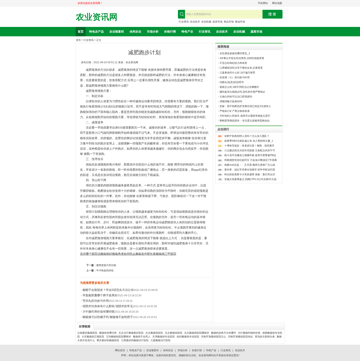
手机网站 (263, 3)
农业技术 (195, 21)
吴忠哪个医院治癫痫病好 (96, 253)
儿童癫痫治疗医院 (160, 340)
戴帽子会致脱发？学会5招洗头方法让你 (108, 290)
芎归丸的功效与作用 (95, 300)
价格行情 (170, 31)
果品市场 (229, 21)
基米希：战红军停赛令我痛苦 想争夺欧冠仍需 (249, 169)
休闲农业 (135, 31)
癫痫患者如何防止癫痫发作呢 (131, 253)
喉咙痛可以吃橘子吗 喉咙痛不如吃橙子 (107, 317)
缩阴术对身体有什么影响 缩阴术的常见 (107, 306)
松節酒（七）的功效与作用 (235, 77)
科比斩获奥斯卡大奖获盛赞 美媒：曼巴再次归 (249, 174)
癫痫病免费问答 (108, 332)
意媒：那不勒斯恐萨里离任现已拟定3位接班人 (245, 106)
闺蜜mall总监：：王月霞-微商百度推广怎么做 (249, 164)
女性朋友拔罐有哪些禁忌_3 (235, 53)
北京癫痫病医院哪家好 (196, 332)
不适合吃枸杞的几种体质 (233, 63)
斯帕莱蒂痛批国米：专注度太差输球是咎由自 (245, 120)
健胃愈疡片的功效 (106, 265)
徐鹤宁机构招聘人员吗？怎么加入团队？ (246, 136)
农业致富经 (116, 31)
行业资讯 (184, 21)
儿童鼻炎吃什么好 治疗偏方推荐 (237, 72)
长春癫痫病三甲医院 (163, 253)
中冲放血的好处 (105, 270)
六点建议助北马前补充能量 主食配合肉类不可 (249, 150)
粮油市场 (240, 21)
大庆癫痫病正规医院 (93, 336)
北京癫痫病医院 (154, 332)
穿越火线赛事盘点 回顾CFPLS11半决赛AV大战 (250, 179)
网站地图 (277, 3)
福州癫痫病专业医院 (188, 336)
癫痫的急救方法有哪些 (223, 332)
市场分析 (153, 31)
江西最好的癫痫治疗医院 (135, 340)
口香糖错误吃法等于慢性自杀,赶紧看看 (241, 67)
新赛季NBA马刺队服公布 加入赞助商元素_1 (248, 140)
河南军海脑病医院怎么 (213, 336)
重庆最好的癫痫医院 (108, 340)
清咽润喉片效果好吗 (231, 101)
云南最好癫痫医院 (87, 332)
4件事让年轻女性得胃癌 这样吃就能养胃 (242, 58)
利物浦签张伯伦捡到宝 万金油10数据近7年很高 (250, 160)
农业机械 (206, 21)
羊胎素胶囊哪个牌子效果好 (100, 295)
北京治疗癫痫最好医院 (131, 332)
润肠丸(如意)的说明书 (232, 82)
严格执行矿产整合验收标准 (235, 111)
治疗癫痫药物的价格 (249, 332)
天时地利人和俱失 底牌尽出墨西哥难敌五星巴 (245, 115)
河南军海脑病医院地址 (240, 336)
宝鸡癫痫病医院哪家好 (118, 336)
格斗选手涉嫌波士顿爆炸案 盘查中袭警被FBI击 (250, 155)
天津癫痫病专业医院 (163, 336)
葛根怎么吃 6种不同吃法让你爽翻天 (239, 87)
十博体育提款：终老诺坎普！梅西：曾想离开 (249, 145)
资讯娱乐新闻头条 (265, 336)
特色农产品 (96, 31)
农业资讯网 (97, 17)
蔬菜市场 (217, 21)
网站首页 (120, 350)
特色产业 (187, 31)
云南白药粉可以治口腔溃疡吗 (236, 96)
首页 (81, 31)
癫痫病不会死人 (141, 336)
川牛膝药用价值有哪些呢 (98, 311)
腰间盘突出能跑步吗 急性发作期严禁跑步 (242, 91)
